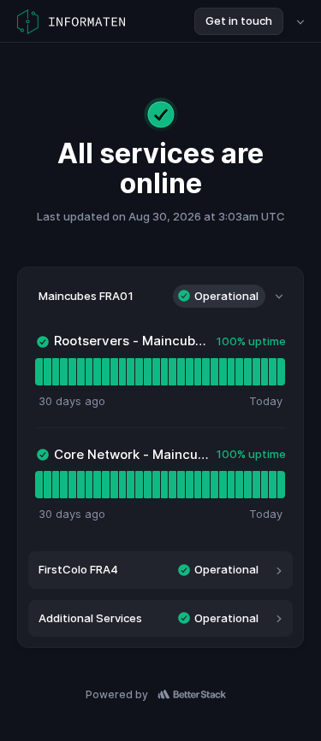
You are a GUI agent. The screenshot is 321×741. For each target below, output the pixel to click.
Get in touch (238, 20)
